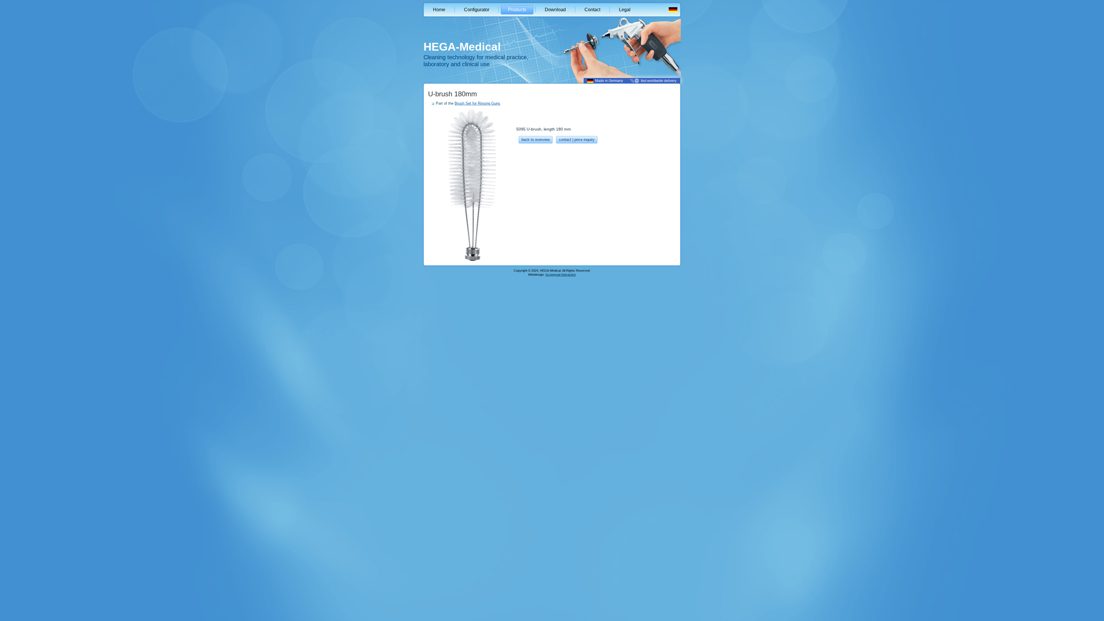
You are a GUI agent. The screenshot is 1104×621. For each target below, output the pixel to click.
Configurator (476, 9)
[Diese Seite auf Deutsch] (673, 11)
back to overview (536, 139)
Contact (592, 9)
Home (439, 9)
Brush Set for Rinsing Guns (477, 103)
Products (517, 9)
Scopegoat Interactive (560, 274)
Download (555, 9)
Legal (624, 9)
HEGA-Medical (462, 47)
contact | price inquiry (577, 139)
